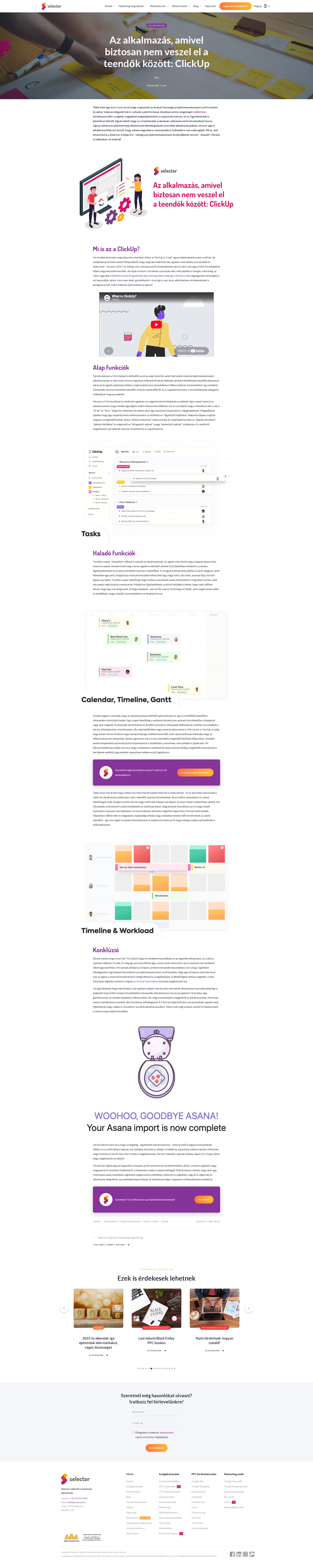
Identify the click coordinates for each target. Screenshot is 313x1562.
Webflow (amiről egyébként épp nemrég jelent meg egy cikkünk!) (148, 275)
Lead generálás (166, 1496)
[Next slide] (249, 1308)
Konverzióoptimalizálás (170, 1517)
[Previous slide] (64, 1308)
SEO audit (229, 1496)
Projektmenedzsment (130, 1221)
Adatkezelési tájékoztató (139, 1523)
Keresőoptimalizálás (169, 1481)
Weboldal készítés (168, 1512)
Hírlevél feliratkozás (136, 1502)
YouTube (196, 1517)
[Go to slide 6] (151, 1368)
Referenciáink (133, 1491)
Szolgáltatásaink (134, 1486)
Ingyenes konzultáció (235, 6)
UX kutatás (164, 1523)
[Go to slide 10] (162, 1368)
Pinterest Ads (199, 1512)
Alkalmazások (111, 1221)
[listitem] (98, 1326)
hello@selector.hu (76, 1502)
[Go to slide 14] (172, 1368)
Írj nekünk (204, 1199)
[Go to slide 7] (154, 1368)
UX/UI (229, 1502)
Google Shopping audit (235, 1486)
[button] (110, 6)
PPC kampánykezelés (170, 1491)
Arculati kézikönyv (135, 1528)
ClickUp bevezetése (146, 981)
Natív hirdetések (200, 1528)
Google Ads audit (233, 1481)
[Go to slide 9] (159, 1368)
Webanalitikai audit (234, 1507)
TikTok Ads (197, 1523)
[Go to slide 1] (138, 1368)
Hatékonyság (156, 25)
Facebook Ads (199, 1491)
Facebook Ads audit (234, 1491)
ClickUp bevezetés (170, 1533)
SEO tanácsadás (169, 1486)
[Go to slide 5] (148, 1368)
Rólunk (129, 1481)
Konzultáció (138, 1517)
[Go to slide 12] (167, 1368)
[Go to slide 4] (146, 1368)
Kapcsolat (210, 6)
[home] (51, 6)
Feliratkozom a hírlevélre (195, 772)
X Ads (195, 1507)
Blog (128, 1496)
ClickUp (164, 1221)
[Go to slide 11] (164, 1368)
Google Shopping (200, 1486)
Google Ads (198, 1481)
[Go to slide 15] (175, 1368)
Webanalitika (165, 1528)
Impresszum (132, 1533)
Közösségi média (167, 1502)
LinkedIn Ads (198, 1502)
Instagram (197, 1496)
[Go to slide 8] (156, 1368)
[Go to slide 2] (141, 1368)
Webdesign (165, 1507)
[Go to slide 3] (143, 1368)
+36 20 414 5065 (79, 1498)
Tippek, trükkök (151, 1221)
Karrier (129, 1507)
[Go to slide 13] (169, 1368)
